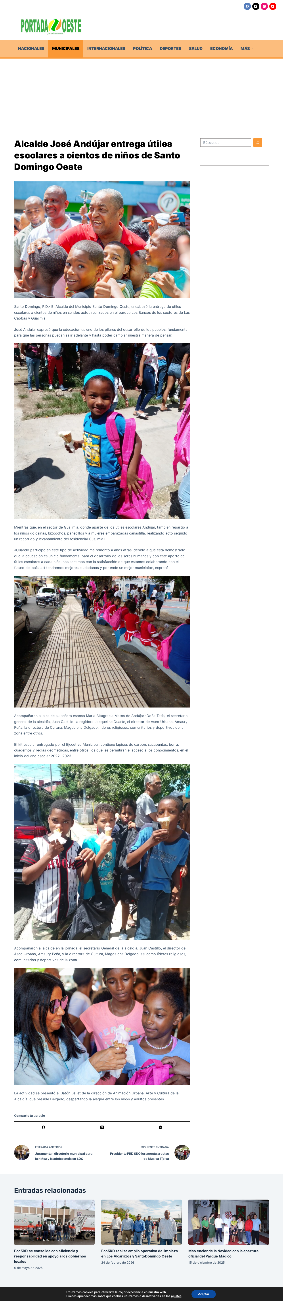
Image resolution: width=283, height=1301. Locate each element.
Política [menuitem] (142, 48)
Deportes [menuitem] (170, 48)
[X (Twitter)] (256, 6)
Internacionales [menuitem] (106, 48)
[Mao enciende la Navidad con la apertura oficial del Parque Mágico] (228, 1222)
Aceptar (203, 1294)
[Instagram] (264, 6)
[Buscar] (257, 142)
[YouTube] (273, 6)
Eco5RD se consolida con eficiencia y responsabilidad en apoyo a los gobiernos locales (50, 1256)
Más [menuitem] (245, 48)
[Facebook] (247, 6)
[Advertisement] (141, 92)
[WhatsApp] (160, 1127)
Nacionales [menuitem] (31, 48)
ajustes (176, 1296)
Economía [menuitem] (221, 48)
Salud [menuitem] (196, 48)
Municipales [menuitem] (66, 48)
